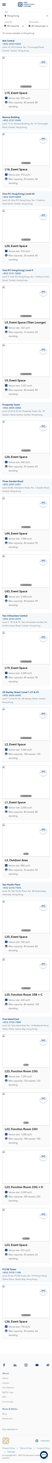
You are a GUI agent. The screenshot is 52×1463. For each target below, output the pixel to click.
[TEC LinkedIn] (15, 1365)
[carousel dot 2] (24, 87)
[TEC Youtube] (37, 1365)
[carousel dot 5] (30, 87)
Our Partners (8, 1387)
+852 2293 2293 (11, 619)
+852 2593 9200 (11, 44)
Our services (8, 1429)
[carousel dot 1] (22, 87)
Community (7, 1402)
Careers (5, 1383)
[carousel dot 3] (26, 87)
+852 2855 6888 (11, 408)
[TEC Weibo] (48, 1365)
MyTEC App (7, 1392)
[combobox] (26, 16)
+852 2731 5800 (11, 273)
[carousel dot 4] (28, 87)
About (5, 1378)
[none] (13, 26)
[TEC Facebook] (4, 1365)
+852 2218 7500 (11, 887)
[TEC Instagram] (26, 1365)
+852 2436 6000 (11, 695)
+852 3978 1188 (11, 1272)
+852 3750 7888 (11, 1022)
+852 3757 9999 (11, 120)
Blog (4, 1414)
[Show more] (4, 4)
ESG (4, 1397)
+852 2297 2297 (11, 484)
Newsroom (7, 1418)
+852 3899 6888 (11, 197)
